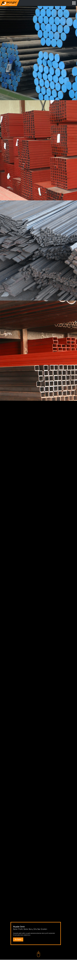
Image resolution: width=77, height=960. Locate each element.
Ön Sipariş (18, 939)
